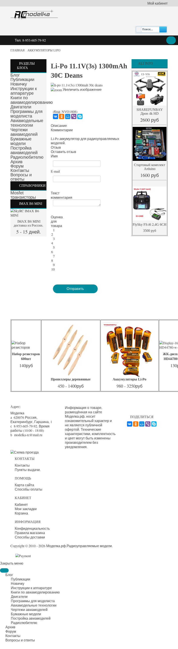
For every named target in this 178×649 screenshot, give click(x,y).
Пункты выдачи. (28, 469)
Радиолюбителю (26, 157)
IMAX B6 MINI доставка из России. (28, 223)
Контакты (19, 170)
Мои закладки (26, 509)
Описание (59, 125)
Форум (17, 166)
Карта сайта (24, 485)
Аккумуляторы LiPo (43, 50)
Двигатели (20, 106)
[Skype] (79, 116)
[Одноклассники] (61, 116)
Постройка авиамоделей (24, 150)
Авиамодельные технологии (26, 123)
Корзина (21, 513)
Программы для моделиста (26, 113)
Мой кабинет (157, 3)
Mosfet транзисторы (23, 195)
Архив (16, 162)
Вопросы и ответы (21, 177)
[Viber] (73, 116)
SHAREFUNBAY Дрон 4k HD (150, 111)
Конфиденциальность (32, 528)
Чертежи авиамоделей (24, 132)
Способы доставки (30, 537)
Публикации (22, 79)
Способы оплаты (28, 489)
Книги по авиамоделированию (31, 100)
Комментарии (62, 130)
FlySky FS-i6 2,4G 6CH (149, 224)
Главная (17, 50)
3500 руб (149, 230)
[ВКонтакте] (55, 116)
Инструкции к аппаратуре (23, 91)
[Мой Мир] (67, 116)
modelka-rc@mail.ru (28, 434)
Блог (15, 75)
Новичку (18, 84)
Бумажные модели (20, 141)
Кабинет (21, 504)
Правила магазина (30, 533)
